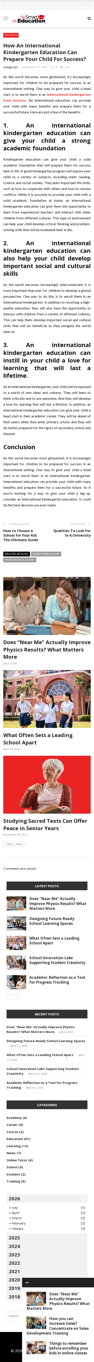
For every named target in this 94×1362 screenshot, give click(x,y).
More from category (20, 560)
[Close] (27, 1282)
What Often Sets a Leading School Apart (54, 941)
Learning (14, 1146)
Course (12, 1132)
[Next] (17, 996)
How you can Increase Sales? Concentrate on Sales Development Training (57, 1325)
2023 (14, 1254)
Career (12, 1124)
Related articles (16, 554)
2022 (14, 1263)
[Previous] (10, 996)
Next (19, 844)
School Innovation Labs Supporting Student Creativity (57, 960)
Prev (10, 844)
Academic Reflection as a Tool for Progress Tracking (57, 980)
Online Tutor (17, 1160)
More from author (46, 554)
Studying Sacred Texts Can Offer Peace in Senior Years (45, 824)
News (11, 1153)
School (12, 1167)
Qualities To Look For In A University (72, 533)
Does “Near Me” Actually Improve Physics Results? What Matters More (47, 649)
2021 (14, 1271)
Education (10, 35)
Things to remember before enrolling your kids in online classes (68, 1348)
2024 (14, 1246)
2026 (14, 1198)
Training (13, 1181)
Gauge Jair (10, 67)
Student (13, 1174)
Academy (14, 1117)
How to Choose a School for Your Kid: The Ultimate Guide (20, 535)
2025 (14, 1237)
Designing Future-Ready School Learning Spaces (51, 921)
